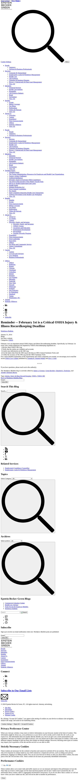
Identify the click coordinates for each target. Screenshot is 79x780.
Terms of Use (9, 713)
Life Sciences (13, 78)
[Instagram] (6, 313)
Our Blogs (12, 106)
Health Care (13, 76)
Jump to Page (5, 1)
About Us (8, 113)
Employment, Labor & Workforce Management (24, 75)
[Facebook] (6, 310)
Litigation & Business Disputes (19, 80)
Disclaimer (8, 709)
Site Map (8, 708)
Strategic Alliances (15, 124)
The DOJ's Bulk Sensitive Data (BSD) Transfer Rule (26, 182)
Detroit (11, 274)
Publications (13, 108)
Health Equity (13, 185)
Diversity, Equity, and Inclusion (19, 222)
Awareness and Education (21, 228)
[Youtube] (6, 308)
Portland (12, 288)
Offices (11, 123)
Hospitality (12, 91)
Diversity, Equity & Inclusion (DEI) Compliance (25, 180)
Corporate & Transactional (17, 73)
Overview (12, 115)
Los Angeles (13, 277)
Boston (11, 266)
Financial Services (15, 88)
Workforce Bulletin (7, 331)
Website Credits (10, 715)
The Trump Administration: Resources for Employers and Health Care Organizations (36, 174)
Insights (7, 100)
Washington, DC (14, 298)
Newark (11, 285)
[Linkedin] (6, 305)
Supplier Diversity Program (22, 233)
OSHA (11, 340)
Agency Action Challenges (18, 176)
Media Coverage (14, 104)
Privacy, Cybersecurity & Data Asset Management (25, 82)
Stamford (12, 294)
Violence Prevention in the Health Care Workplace (25, 194)
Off (9, 765)
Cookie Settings (6, 62)
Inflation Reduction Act (16, 187)
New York (12, 283)
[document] (39, 753)
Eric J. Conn (52, 358)
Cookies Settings (7, 724)
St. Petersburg (13, 292)
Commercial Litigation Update (15, 603)
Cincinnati (12, 270)
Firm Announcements (16, 121)
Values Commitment (15, 246)
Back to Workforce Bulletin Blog (11, 378)
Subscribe (8, 317)
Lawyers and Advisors (16, 254)
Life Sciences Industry (16, 93)
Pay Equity (12, 191)
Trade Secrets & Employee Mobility (16, 607)
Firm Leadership (14, 239)
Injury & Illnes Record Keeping (20, 376)
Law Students (13, 255)
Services (7, 71)
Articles (7, 376)
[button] (6, 617)
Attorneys (12, 67)
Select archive (5, 541)
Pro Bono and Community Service (20, 244)
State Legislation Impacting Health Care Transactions (26, 193)
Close (3, 778)
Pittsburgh (12, 287)
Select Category (6, 478)
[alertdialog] (39, 753)
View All (12, 84)
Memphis (12, 279)
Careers (11, 117)
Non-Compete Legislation (17, 189)
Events (11, 102)
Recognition (17, 231)
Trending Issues (10, 170)
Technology (13, 97)
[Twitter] (6, 315)
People (7, 65)
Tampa (11, 296)
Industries (8, 86)
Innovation (12, 241)
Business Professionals (16, 257)
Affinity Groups (18, 226)
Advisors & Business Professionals (20, 69)
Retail (11, 95)
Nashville (12, 281)
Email (3, 380)
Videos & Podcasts (15, 110)
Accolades (12, 218)
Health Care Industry (16, 89)
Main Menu (15, 1)
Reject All (17, 724)
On (4, 765)
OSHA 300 (41, 376)
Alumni (7, 299)
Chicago (12, 268)
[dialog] (39, 721)
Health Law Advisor (11, 605)
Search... (3, 391)
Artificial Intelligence (16, 178)
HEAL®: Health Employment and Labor (22, 183)
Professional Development (21, 230)
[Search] (38, 62)
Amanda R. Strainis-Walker (36, 358)
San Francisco (13, 290)
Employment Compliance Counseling (17, 468)
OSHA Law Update (11, 358)
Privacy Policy (9, 711)
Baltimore (12, 264)
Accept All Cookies (27, 724)
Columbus (12, 272)
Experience (12, 119)
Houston (12, 275)
